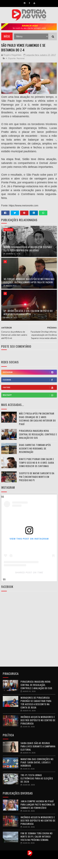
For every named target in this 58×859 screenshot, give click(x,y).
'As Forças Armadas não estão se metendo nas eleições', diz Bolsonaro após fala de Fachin (29, 280)
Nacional (21, 58)
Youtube (6, 387)
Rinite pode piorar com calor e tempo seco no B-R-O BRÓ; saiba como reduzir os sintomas (36, 462)
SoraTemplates (26, 856)
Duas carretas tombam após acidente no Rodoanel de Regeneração (35, 448)
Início (7, 36)
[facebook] (29, 3)
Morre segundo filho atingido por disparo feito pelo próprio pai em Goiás (28, 248)
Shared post (23, 572)
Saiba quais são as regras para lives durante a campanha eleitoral (38, 746)
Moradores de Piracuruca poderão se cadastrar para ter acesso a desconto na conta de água (36, 702)
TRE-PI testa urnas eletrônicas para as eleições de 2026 (37, 778)
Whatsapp (7, 395)
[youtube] (34, 3)
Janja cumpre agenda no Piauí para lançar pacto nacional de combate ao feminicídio (38, 804)
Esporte (11, 58)
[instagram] (24, 3)
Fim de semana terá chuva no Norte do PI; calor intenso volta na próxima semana (36, 836)
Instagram (8, 372)
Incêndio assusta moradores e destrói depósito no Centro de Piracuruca (38, 720)
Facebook (7, 380)
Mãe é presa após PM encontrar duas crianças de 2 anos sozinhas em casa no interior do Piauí (37, 419)
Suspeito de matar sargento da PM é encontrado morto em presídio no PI (36, 476)
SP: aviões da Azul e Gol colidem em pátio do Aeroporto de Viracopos (28, 312)
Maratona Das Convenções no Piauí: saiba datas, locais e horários (37, 762)
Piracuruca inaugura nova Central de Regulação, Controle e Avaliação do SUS (38, 434)
